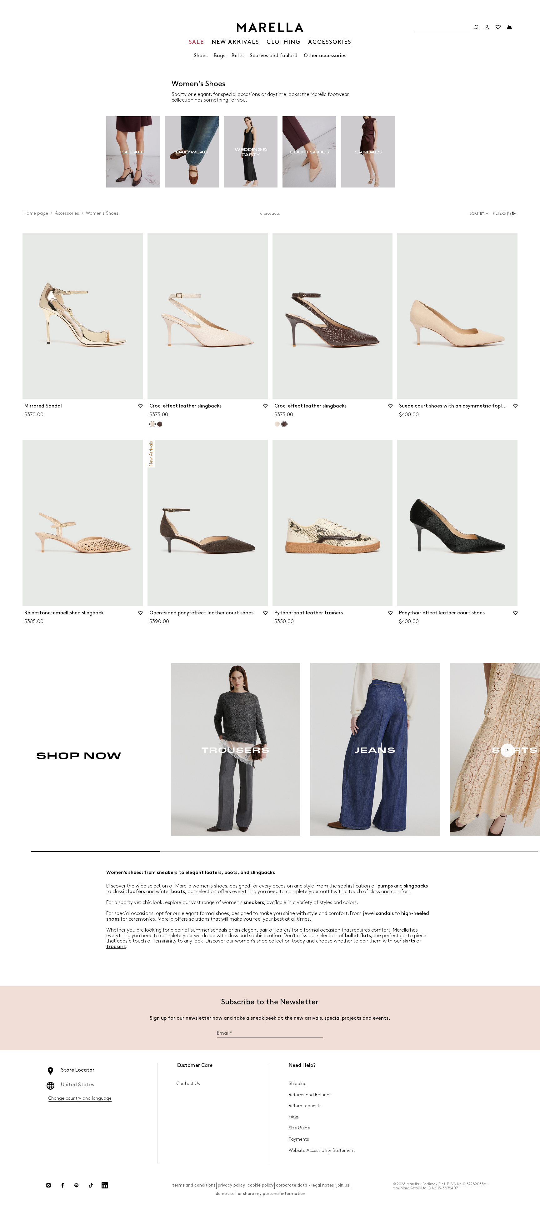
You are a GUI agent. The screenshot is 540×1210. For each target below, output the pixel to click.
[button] (505, 213)
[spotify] (76, 1185)
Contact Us (188, 1084)
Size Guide (299, 1128)
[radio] (133, 152)
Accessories (67, 213)
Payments (299, 1139)
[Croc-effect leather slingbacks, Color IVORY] (277, 424)
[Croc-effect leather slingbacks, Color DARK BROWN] (159, 424)
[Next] (507, 750)
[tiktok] (91, 1185)
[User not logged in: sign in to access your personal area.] (487, 27)
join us (342, 1185)
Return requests (305, 1106)
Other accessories (325, 55)
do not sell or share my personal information (260, 1194)
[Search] (475, 27)
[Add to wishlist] (140, 408)
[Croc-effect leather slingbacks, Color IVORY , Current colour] (152, 424)
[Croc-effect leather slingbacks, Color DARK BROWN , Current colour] (284, 424)
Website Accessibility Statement (322, 1150)
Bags (219, 55)
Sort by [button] (477, 213)
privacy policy (231, 1185)
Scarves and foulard (274, 55)
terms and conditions (193, 1185)
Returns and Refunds (310, 1095)
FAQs (294, 1117)
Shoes (201, 55)
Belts (237, 55)
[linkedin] (105, 1185)
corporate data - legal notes (305, 1185)
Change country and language (80, 1098)
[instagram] (48, 1185)
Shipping (298, 1084)
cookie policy (260, 1185)
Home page (35, 213)
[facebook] (62, 1185)
